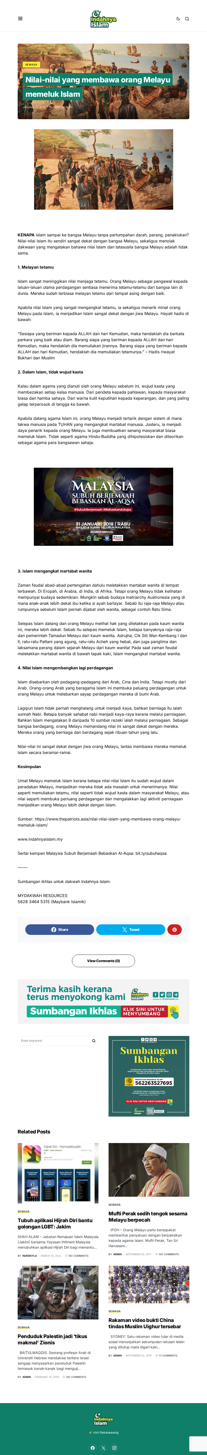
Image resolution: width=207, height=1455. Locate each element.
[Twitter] (103, 1448)
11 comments (168, 1355)
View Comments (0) (103, 961)
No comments (78, 1255)
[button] (20, 19)
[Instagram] (114, 1448)
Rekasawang (109, 1432)
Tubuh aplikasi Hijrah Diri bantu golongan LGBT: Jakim (55, 1223)
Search (94, 1040)
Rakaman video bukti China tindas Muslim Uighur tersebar (145, 1323)
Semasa (31, 64)
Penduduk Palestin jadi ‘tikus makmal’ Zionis (52, 1339)
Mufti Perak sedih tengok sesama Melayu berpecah (148, 1217)
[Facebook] (93, 1448)
